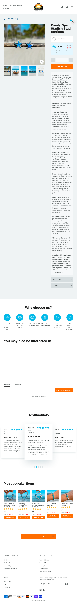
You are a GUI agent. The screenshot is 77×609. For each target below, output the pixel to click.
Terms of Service (44, 560)
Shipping (55, 285)
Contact (19, 5)
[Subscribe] (66, 584)
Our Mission (7, 560)
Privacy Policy (44, 566)
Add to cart (11, 372)
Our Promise (56, 279)
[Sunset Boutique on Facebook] (44, 590)
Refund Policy (44, 568)
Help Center (7, 581)
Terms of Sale (44, 563)
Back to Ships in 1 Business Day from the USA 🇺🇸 (40, 536)
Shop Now (12, 5)
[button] (10, 510)
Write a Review (64, 390)
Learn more (59, 53)
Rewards (6, 9)
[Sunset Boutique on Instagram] (41, 590)
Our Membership (9, 563)
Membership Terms (45, 571)
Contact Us (7, 587)
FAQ (5, 584)
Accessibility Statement (10, 568)
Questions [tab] (18, 384)
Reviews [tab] (7, 384)
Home (5, 5)
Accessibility (7, 566)
